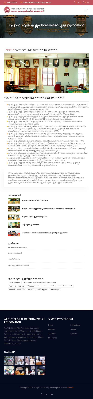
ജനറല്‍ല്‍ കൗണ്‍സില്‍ (65, 286)
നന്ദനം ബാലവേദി (15, 253)
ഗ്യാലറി (30, 290)
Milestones (52, 338)
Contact (73, 333)
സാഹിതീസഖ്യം (14, 259)
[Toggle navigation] (85, 10)
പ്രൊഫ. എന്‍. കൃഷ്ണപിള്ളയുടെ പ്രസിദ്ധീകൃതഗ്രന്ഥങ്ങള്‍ (40, 282)
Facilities (51, 329)
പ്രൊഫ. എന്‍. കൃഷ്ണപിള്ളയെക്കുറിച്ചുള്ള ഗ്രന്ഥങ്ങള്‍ (24, 286)
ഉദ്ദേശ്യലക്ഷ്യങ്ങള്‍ (14, 282)
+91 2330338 (12, 2)
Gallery (73, 329)
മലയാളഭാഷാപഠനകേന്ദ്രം (18, 247)
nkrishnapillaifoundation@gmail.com (37, 2)
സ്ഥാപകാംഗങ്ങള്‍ (48, 286)
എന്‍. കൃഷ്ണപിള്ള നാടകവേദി (18, 265)
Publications (75, 325)
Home (50, 325)
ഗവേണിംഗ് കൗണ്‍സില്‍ (17, 290)
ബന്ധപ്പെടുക (55, 290)
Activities (52, 333)
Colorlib (70, 388)
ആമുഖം (8, 50)
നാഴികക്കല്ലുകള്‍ (42, 290)
